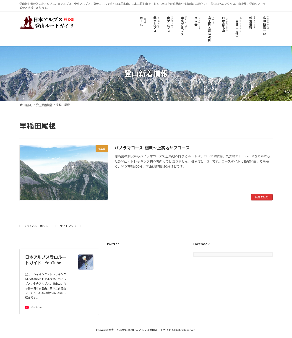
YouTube (36, 307)
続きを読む (262, 197)
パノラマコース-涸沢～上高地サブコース (152, 147)
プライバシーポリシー (37, 226)
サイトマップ (68, 226)
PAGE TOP (280, 323)
